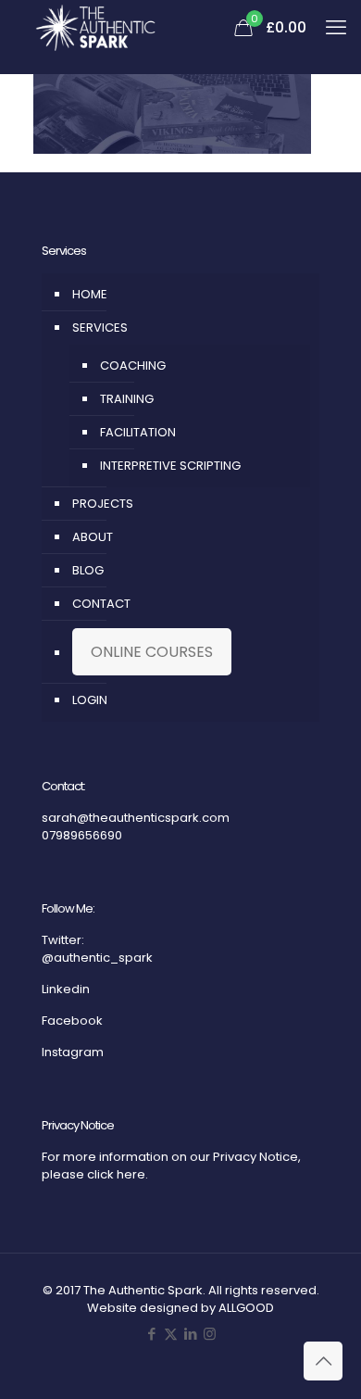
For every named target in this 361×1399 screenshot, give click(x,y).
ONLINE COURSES (152, 651)
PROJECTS (102, 503)
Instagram (73, 1052)
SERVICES (100, 327)
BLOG (88, 570)
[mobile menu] (336, 28)
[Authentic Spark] (96, 28)
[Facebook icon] (151, 1333)
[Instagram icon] (210, 1333)
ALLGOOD (246, 1308)
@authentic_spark (97, 957)
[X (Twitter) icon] (171, 1333)
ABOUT (92, 537)
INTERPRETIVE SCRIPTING (170, 465)
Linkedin (66, 989)
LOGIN (89, 700)
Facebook (72, 1020)
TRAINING (127, 399)
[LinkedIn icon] (190, 1333)
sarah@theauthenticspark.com (136, 817)
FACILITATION (138, 432)
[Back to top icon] (323, 1361)
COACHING (133, 365)
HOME (89, 294)
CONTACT (101, 603)
